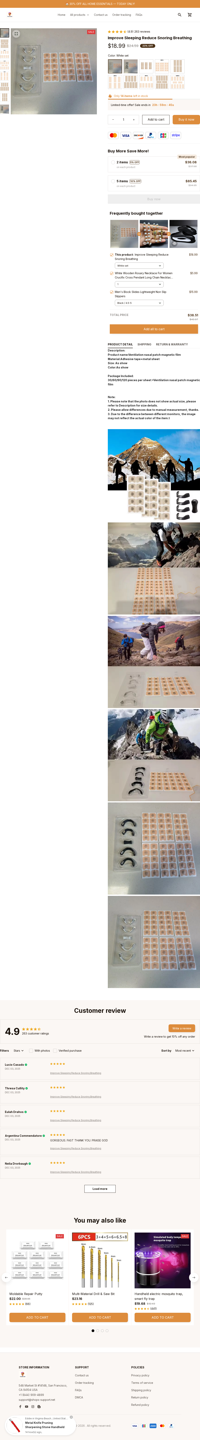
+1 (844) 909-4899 (31, 1394)
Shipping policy (141, 1390)
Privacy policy (140, 1375)
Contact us (82, 1375)
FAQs (78, 1390)
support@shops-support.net (37, 1399)
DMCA (79, 1397)
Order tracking (84, 1382)
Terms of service (142, 1382)
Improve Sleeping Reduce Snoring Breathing (75, 1073)
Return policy (139, 1397)
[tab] (93, 1331)
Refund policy (140, 1404)
